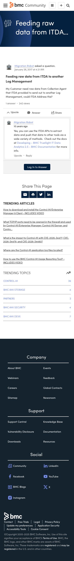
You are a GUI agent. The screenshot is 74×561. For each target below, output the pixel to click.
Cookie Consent (39, 529)
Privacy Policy (52, 522)
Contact (8, 522)
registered (50, 545)
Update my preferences (20, 525)
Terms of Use (50, 538)
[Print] (33, 194)
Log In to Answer (37, 167)
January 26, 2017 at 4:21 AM (29, 69)
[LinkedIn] (49, 194)
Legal (37, 522)
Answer (36, 112)
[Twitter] (41, 194)
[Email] (25, 194)
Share (58, 112)
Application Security (48, 525)
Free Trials (23, 522)
